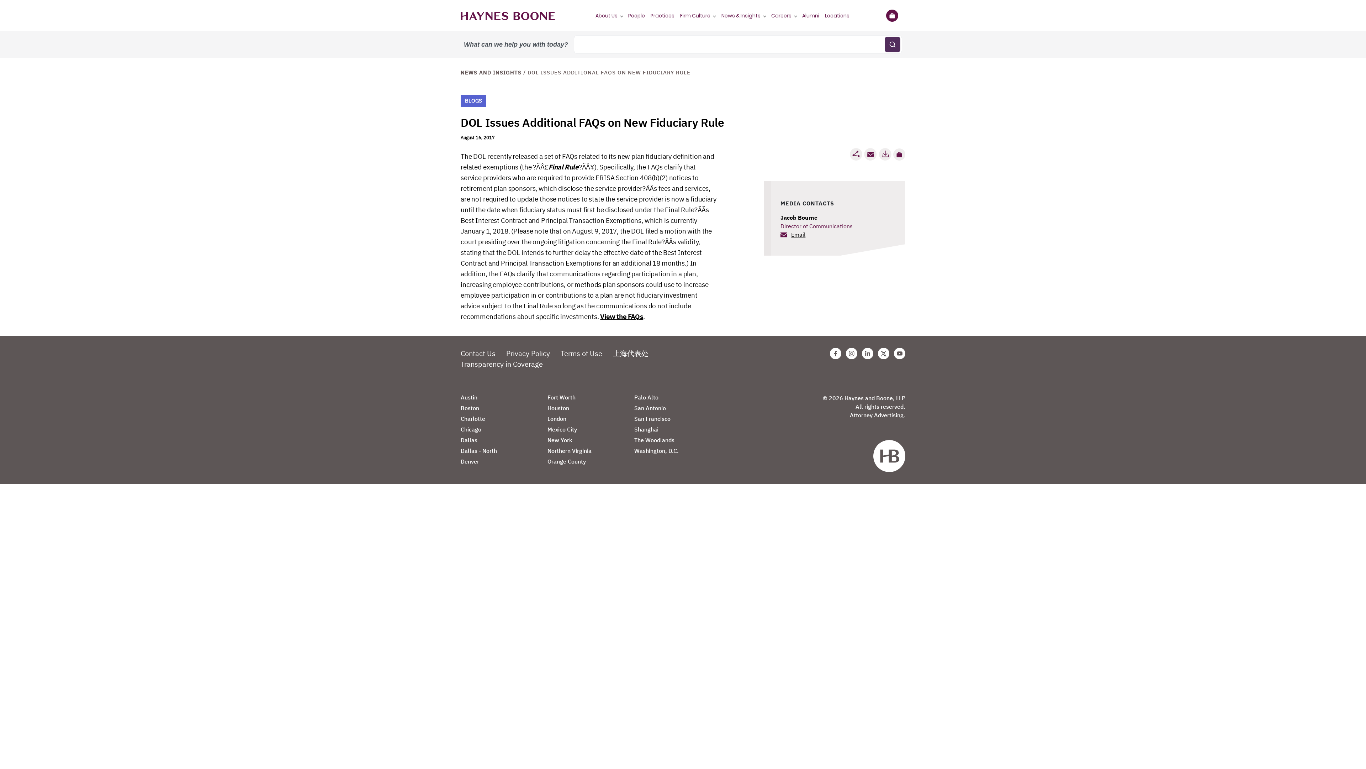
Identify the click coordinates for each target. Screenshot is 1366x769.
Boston (470, 408)
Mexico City (562, 429)
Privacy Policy (528, 353)
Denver (470, 461)
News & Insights (741, 15)
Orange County (566, 461)
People (636, 15)
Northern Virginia (569, 450)
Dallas (469, 440)
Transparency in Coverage (502, 364)
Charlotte (473, 418)
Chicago (471, 429)
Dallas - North (479, 450)
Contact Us (478, 353)
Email (798, 234)
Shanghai (646, 429)
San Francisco (652, 418)
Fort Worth (561, 397)
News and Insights (491, 72)
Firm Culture (695, 15)
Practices (662, 15)
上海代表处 (630, 353)
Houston (558, 408)
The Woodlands (654, 440)
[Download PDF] (885, 154)
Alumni (810, 15)
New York (559, 440)
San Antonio (650, 408)
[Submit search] (892, 44)
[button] (899, 154)
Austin (469, 397)
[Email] (870, 154)
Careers (781, 15)
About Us (606, 15)
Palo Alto (646, 397)
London (556, 418)
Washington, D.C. (656, 450)
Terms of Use (581, 353)
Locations (837, 15)
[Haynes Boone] (508, 15)
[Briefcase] (892, 16)
